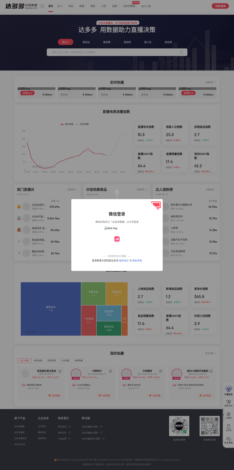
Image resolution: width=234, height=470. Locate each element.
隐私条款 (137, 260)
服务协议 (124, 260)
